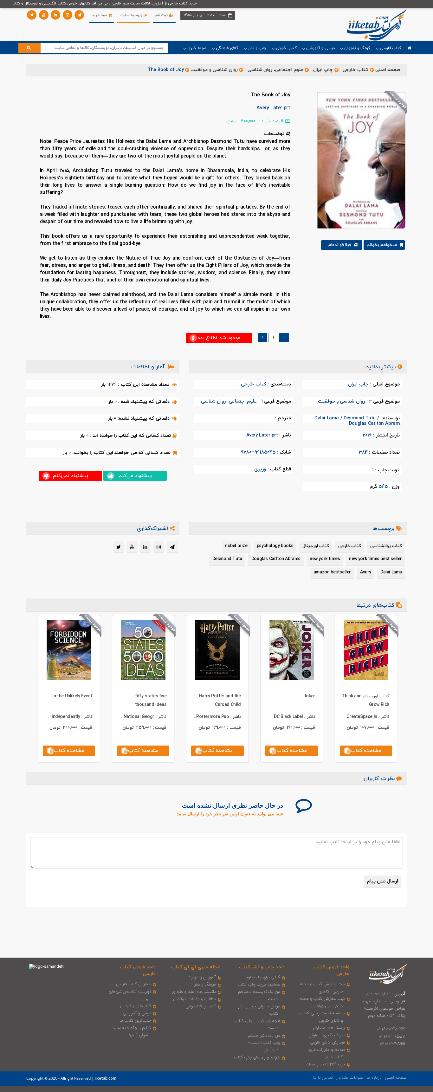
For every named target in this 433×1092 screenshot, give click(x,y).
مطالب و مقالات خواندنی (194, 999)
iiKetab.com (105, 1078)
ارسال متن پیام (382, 881)
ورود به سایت (132, 15)
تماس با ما (323, 1078)
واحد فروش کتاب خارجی (331, 970)
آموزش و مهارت (202, 977)
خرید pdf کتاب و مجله (326, 1064)
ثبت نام (162, 15)
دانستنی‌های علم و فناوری (194, 992)
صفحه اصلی (388, 70)
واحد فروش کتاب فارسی (138, 970)
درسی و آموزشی (137, 1013)
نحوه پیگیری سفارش (326, 1035)
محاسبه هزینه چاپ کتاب (259, 984)
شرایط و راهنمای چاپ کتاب (257, 1057)
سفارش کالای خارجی (327, 1042)
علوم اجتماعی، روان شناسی (275, 70)
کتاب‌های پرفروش (135, 1006)
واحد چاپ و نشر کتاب (262, 967)
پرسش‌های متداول (329, 1028)
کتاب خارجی (355, 70)
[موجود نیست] (359, 160)
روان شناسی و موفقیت (214, 70)
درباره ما (374, 1078)
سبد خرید (100, 15)
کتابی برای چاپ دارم (263, 977)
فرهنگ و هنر (205, 984)
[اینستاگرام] (67, 15)
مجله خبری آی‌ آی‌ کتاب (195, 967)
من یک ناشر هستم (264, 1035)
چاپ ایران (322, 70)
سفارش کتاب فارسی (133, 984)
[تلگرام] (79, 15)
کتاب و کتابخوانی (200, 1006)
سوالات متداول (349, 1078)
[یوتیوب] (43, 15)
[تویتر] (31, 15)
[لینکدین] (55, 15)
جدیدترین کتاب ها (135, 1021)
